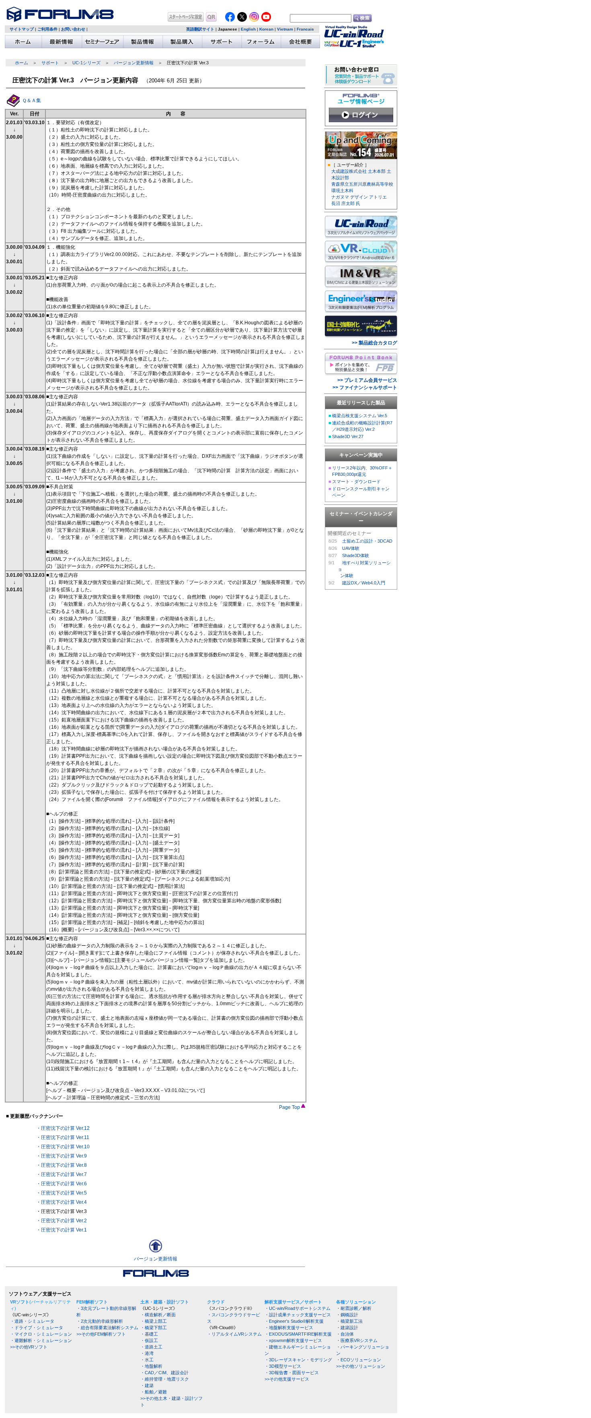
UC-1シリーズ (86, 62)
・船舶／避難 (153, 1391)
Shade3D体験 (355, 555)
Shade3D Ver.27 (347, 436)
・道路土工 (151, 1346)
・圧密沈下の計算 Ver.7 (61, 1174)
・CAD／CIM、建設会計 (164, 1372)
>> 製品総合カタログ (374, 343)
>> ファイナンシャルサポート (364, 387)
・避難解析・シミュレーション (41, 1340)
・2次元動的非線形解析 (99, 1321)
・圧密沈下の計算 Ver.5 (61, 1193)
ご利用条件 (47, 29)
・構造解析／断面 (158, 1314)
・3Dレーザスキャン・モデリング (298, 1359)
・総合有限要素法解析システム (107, 1327)
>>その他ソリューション (360, 1366)
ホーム (21, 62)
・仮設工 (149, 1340)
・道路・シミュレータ (32, 1321)
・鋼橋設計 (347, 1314)
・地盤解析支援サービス (289, 1327)
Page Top (290, 1107)
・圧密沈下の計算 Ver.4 (61, 1202)
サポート (50, 62)
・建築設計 (347, 1327)
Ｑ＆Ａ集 (31, 100)
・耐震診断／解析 (353, 1308)
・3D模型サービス (283, 1366)
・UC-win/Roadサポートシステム (297, 1308)
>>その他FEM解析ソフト (101, 1334)
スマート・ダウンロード (356, 481)
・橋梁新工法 (349, 1321)
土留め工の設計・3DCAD (367, 541)
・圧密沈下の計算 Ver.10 (63, 1147)
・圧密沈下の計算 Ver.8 (61, 1165)
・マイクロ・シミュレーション (41, 1334)
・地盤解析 (151, 1366)
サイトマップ (22, 29)
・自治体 (345, 1334)
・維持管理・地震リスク (164, 1379)
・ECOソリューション (358, 1359)
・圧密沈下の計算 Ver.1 (61, 1230)
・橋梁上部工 (153, 1321)
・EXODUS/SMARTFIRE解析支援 (298, 1334)
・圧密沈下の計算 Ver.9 (61, 1156)
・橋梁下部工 (153, 1327)
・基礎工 (149, 1334)
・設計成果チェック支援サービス (298, 1314)
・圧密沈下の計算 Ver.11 (62, 1137)
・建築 (147, 1385)
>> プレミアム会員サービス (367, 380)
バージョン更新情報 (134, 62)
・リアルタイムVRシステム (234, 1334)
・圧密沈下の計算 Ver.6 (61, 1183)
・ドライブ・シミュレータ (36, 1327)
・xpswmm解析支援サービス (293, 1340)
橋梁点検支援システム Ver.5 (359, 415)
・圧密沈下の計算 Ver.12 (63, 1128)
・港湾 (147, 1353)
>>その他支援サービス (287, 1379)
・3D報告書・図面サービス (292, 1372)
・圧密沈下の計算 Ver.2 (61, 1220)
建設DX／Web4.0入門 (363, 582)
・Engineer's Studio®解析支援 (294, 1321)
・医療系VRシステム (357, 1340)
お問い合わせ (73, 29)
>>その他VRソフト (28, 1346)
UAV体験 (350, 548)
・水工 (147, 1359)
